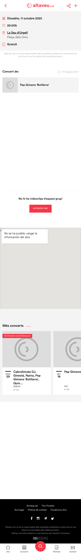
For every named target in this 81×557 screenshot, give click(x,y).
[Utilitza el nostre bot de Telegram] (45, 519)
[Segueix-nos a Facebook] (32, 519)
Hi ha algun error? (70, 72)
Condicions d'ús (58, 510)
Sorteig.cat (32, 506)
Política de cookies (37, 510)
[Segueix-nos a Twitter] (52, 519)
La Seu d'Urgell (17, 32)
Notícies (56, 552)
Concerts (24, 552)
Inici (8, 552)
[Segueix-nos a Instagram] (38, 519)
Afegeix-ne (40, 209)
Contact (73, 552)
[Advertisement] (40, 141)
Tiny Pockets (48, 506)
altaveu (43, 5)
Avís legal (19, 510)
